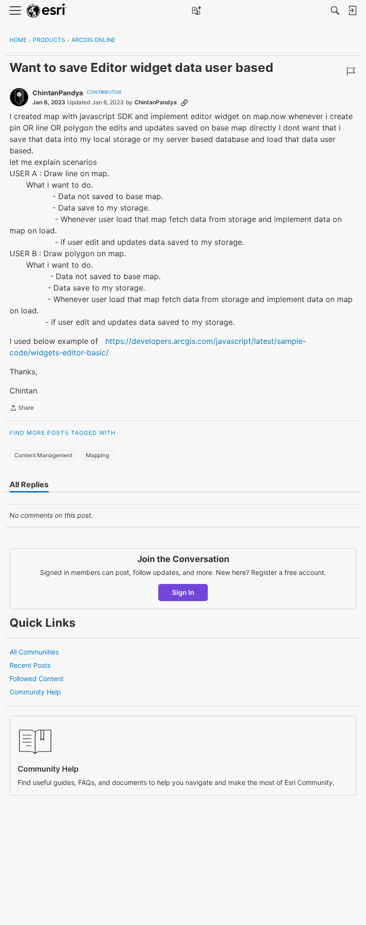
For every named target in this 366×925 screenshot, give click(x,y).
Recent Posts (30, 665)
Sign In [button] (183, 592)
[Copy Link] (184, 102)
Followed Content (36, 678)
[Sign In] (352, 10)
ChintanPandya (57, 93)
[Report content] (350, 71)
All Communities (34, 652)
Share (22, 408)
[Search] (335, 10)
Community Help (35, 692)
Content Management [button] (43, 455)
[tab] (29, 484)
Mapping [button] (97, 455)
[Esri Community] (47, 11)
